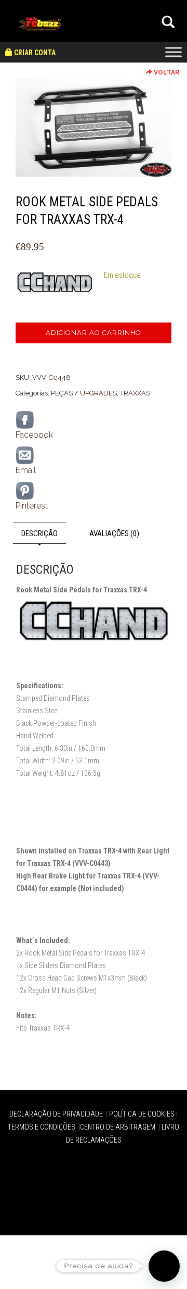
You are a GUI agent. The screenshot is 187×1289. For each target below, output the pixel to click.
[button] (164, 1266)
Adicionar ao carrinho (93, 333)
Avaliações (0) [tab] (114, 533)
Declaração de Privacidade (56, 1114)
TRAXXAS (135, 393)
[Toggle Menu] (173, 52)
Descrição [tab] (39, 533)
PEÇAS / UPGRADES (84, 393)
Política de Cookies (142, 1114)
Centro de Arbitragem (118, 1127)
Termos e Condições (42, 1127)
